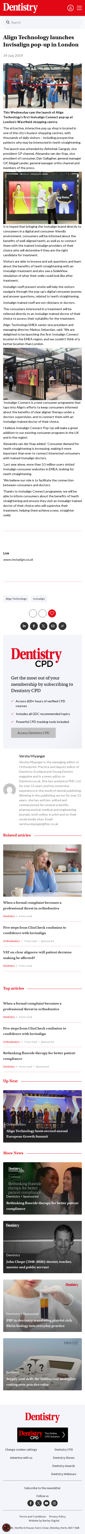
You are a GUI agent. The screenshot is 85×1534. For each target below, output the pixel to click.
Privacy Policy (57, 1516)
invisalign (39, 598)
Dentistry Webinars (63, 1474)
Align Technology (16, 598)
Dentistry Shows (64, 1457)
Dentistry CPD (64, 1449)
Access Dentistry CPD (33, 733)
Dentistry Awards (63, 1466)
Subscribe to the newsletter (42, 1488)
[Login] (70, 8)
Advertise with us (21, 1457)
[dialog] (6, 1528)
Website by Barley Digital (44, 1520)
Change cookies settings (21, 1449)
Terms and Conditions (32, 1516)
